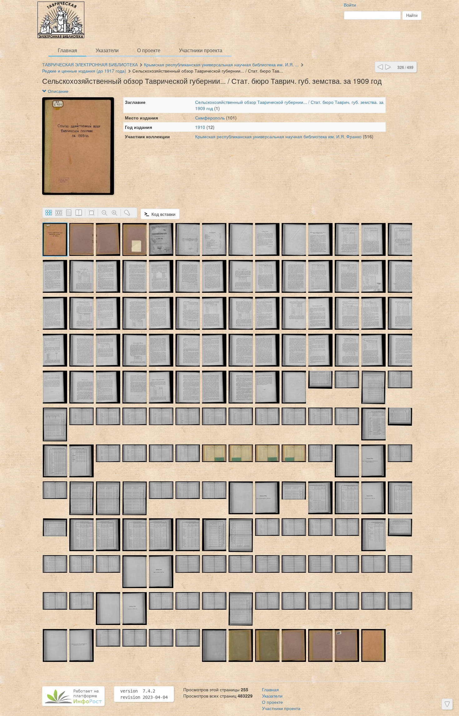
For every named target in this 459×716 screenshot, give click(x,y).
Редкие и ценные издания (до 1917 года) (84, 71)
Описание (57, 91)
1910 (200, 127)
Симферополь (210, 117)
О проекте (148, 50)
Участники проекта (200, 50)
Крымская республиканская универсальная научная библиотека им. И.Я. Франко (278, 136)
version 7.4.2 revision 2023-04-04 (144, 694)
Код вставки (162, 214)
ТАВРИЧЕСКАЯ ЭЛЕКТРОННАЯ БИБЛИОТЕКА (90, 64)
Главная (67, 50)
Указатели (107, 50)
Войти (350, 5)
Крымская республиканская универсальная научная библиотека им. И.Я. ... (221, 64)
